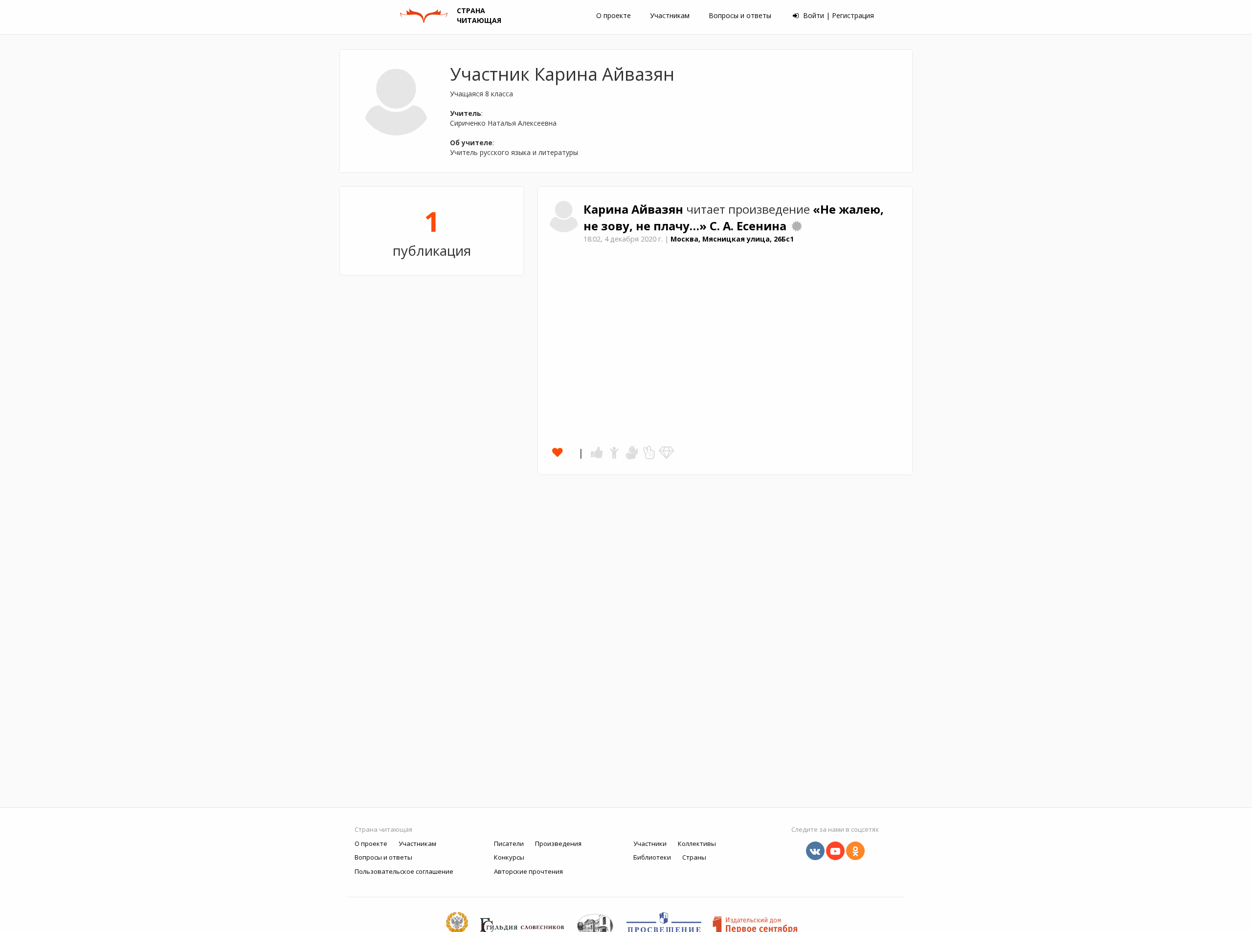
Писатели (509, 843)
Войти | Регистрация (837, 15)
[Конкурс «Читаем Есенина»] (796, 226)
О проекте (613, 15)
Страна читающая (383, 829)
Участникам (670, 15)
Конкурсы (509, 857)
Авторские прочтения (528, 871)
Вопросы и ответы (740, 15)
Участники (650, 843)
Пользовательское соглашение (404, 871)
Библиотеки (652, 857)
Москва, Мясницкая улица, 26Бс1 (732, 239)
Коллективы (697, 843)
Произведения (558, 843)
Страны (694, 857)
